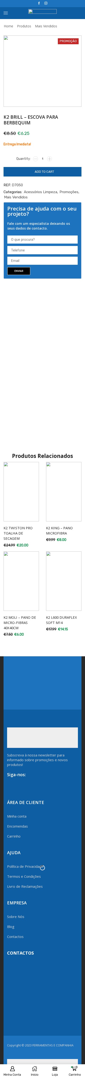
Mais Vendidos (46, 26)
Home (8, 26)
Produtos (24, 26)
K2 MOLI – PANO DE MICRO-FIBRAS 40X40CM (20, 622)
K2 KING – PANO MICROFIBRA (59, 530)
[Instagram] (45, 3)
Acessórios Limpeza (40, 192)
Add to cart (44, 171)
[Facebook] (39, 3)
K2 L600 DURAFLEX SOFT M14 (61, 620)
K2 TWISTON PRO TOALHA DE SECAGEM (18, 533)
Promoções (69, 192)
